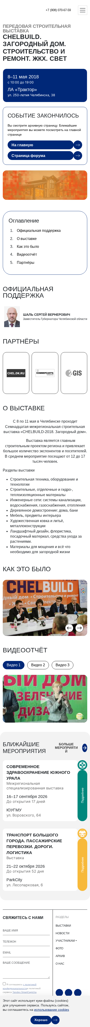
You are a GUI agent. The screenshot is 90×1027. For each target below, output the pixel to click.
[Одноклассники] (68, 992)
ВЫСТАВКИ (63, 925)
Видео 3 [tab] (62, 665)
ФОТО (59, 948)
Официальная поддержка (39, 231)
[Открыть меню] (82, 10)
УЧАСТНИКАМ (65, 940)
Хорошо (41, 1020)
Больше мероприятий (66, 748)
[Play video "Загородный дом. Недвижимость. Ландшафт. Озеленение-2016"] (45, 699)
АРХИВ (60, 956)
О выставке (27, 239)
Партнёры (25, 263)
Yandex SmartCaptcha (24, 992)
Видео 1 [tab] (14, 665)
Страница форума (28, 156)
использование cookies (51, 1009)
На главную (22, 145)
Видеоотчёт (27, 254)
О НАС (60, 963)
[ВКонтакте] (77, 992)
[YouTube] (59, 992)
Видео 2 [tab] (38, 665)
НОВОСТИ (62, 933)
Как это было (28, 247)
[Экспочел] (18, 10)
